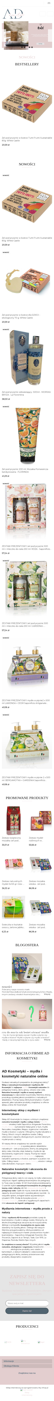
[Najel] (27, 1342)
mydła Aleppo (8, 1127)
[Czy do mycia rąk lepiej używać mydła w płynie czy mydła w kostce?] (27, 1014)
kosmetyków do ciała (11, 1146)
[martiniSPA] (43, 1342)
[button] (27, 1361)
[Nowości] (27, 968)
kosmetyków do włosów (22, 1156)
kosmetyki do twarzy (28, 1161)
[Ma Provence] (10, 1342)
